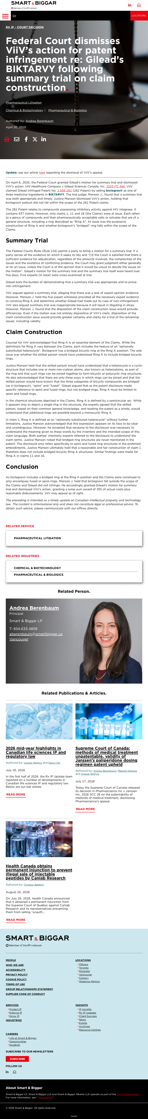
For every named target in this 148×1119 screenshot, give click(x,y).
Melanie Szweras (127, 771)
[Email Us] (139, 5)
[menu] (74, 538)
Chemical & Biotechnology (24, 110)
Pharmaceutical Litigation (24, 102)
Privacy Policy (17, 974)
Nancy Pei (54, 762)
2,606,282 (64, 190)
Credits (74, 1116)
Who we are (15, 965)
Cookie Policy (16, 979)
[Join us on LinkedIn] (129, 5)
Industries (14, 1020)
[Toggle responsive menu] (5, 16)
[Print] (7, 139)
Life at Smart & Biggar (22, 1038)
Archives (84, 1026)
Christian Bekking (34, 884)
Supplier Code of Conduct (25, 994)
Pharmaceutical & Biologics (67, 110)
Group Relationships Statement (29, 989)
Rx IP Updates (87, 1012)
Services (12, 1005)
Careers (12, 1033)
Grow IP (14, 1016)
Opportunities (17, 1041)
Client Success (88, 1016)
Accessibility (15, 969)
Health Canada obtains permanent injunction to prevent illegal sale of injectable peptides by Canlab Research (39, 871)
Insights (81, 1005)
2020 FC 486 (115, 186)
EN (14, 15)
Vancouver (85, 974)
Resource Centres (90, 1029)
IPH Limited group (128, 1094)
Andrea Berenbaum (39, 121)
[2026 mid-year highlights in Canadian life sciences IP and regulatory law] (39, 721)
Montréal (84, 971)
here (42, 172)
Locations (139, 15)
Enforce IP (15, 1012)
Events (83, 1023)
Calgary (84, 978)
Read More (121, 676)
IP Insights (85, 1009)
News (82, 1019)
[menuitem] (74, 538)
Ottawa (83, 964)
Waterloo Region (89, 981)
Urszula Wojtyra (33, 762)
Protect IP (15, 1009)
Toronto (84, 967)
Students (14, 1044)
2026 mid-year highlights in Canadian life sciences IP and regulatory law (36, 752)
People (11, 960)
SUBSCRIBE (17, 1058)
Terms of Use (15, 984)
